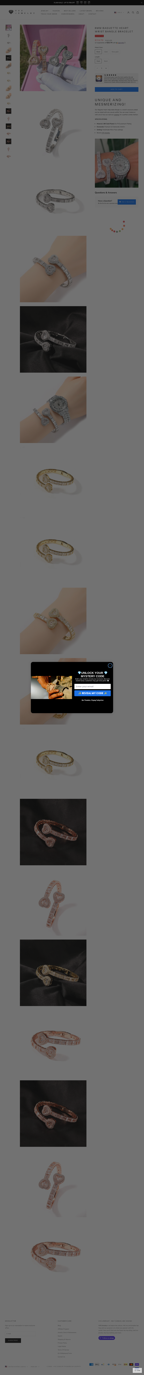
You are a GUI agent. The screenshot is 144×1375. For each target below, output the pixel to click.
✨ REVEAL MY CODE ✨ (92, 693)
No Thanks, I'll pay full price (93, 700)
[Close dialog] (110, 666)
